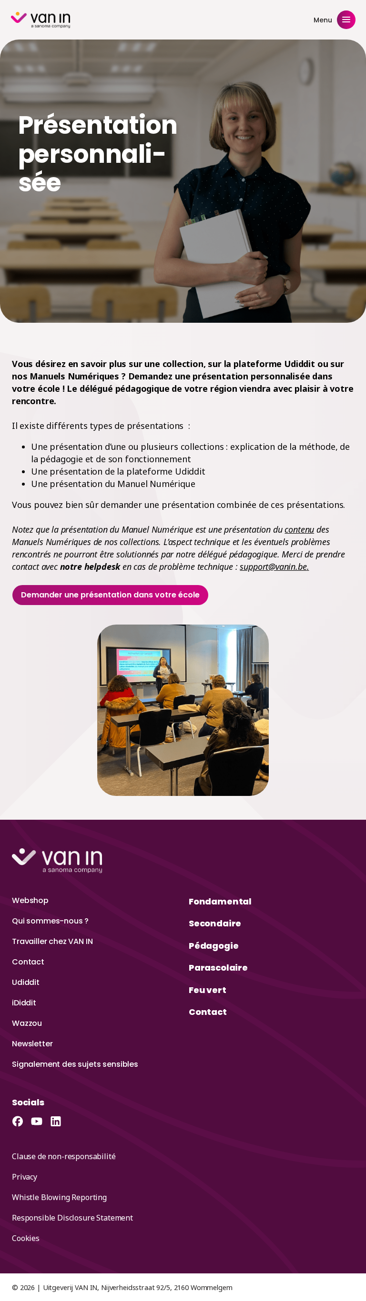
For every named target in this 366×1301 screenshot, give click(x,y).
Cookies (26, 1238)
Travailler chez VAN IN (52, 941)
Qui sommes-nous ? (50, 920)
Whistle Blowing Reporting (59, 1197)
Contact (28, 961)
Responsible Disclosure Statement (72, 1217)
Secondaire (215, 923)
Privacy (24, 1177)
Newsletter (32, 1043)
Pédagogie (213, 946)
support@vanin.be (273, 566)
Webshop (30, 900)
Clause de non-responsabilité (64, 1156)
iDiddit (24, 1002)
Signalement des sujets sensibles (75, 1064)
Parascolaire (218, 967)
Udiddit (26, 982)
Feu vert (207, 990)
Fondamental (220, 901)
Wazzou (27, 1023)
